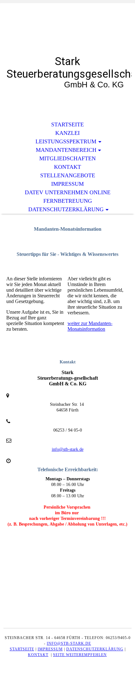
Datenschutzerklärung (66, 209)
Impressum (67, 184)
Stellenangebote (67, 175)
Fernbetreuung (67, 201)
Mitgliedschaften (67, 158)
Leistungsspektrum (65, 141)
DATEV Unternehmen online (68, 192)
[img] (67, 34)
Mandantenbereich (66, 150)
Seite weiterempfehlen (80, 655)
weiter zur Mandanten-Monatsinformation (90, 326)
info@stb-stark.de (68, 449)
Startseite (67, 124)
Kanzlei (67, 133)
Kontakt (67, 167)
